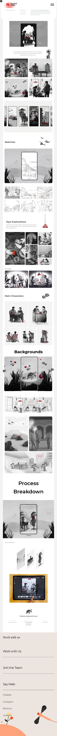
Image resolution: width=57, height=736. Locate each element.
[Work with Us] (17, 651)
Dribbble (7, 695)
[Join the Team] (17, 667)
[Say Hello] (17, 684)
